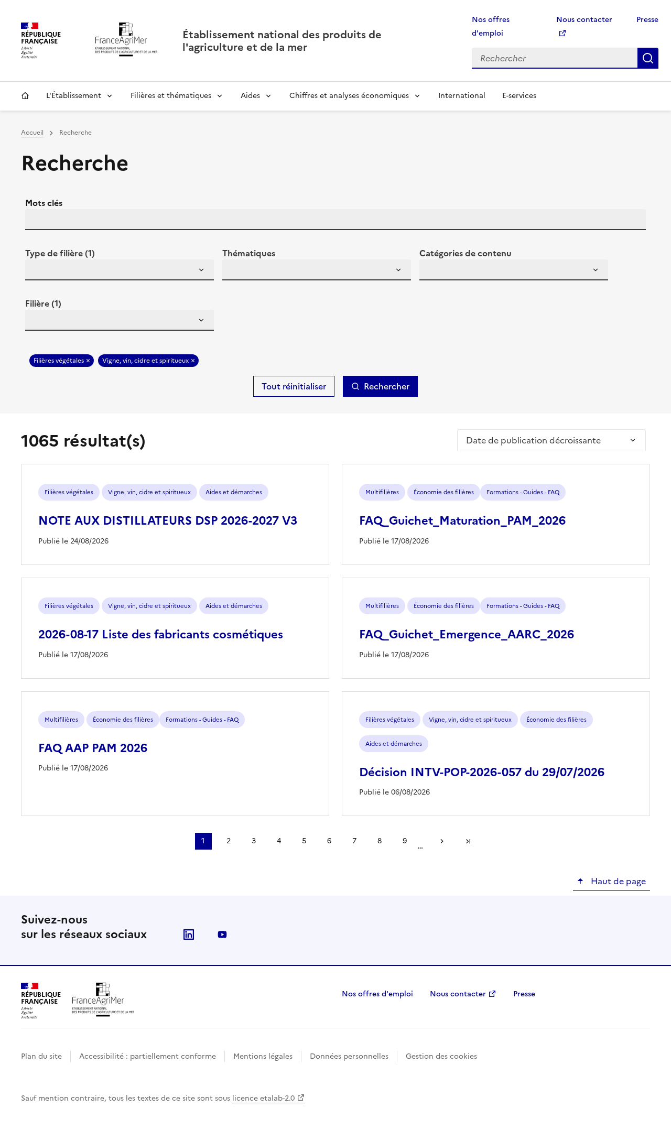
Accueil (25, 96)
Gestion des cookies (441, 1056)
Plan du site (41, 1056)
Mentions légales (263, 1056)
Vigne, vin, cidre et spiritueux (145, 360)
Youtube (222, 934)
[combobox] (119, 269)
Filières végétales (59, 360)
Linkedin (188, 934)
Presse (647, 19)
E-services (519, 95)
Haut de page (617, 881)
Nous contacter (458, 993)
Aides (250, 95)
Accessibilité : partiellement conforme (147, 1056)
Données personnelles (349, 1056)
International (461, 95)
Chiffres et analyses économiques (349, 95)
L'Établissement (73, 95)
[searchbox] (39, 271)
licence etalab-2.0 (263, 1098)
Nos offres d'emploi (377, 993)
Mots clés (43, 203)
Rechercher (647, 58)
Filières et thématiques (171, 95)
